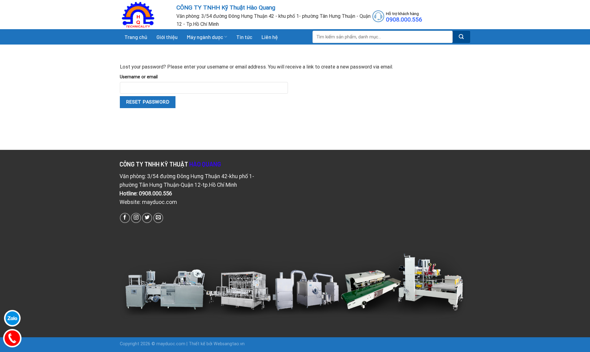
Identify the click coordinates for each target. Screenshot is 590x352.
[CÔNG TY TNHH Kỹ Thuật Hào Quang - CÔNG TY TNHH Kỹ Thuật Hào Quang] (143, 14)
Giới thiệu (167, 37)
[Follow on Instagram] (136, 218)
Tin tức (244, 37)
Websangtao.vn (229, 343)
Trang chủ (135, 37)
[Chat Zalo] (12, 318)
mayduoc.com (170, 343)
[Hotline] (12, 338)
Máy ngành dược (205, 37)
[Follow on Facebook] (125, 218)
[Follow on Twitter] (147, 218)
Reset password (148, 102)
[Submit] (461, 37)
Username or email (139, 77)
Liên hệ (270, 37)
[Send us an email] (158, 218)
